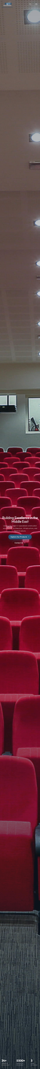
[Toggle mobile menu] (36, 4)
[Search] (30, 4)
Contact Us (19, 543)
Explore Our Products (19, 537)
